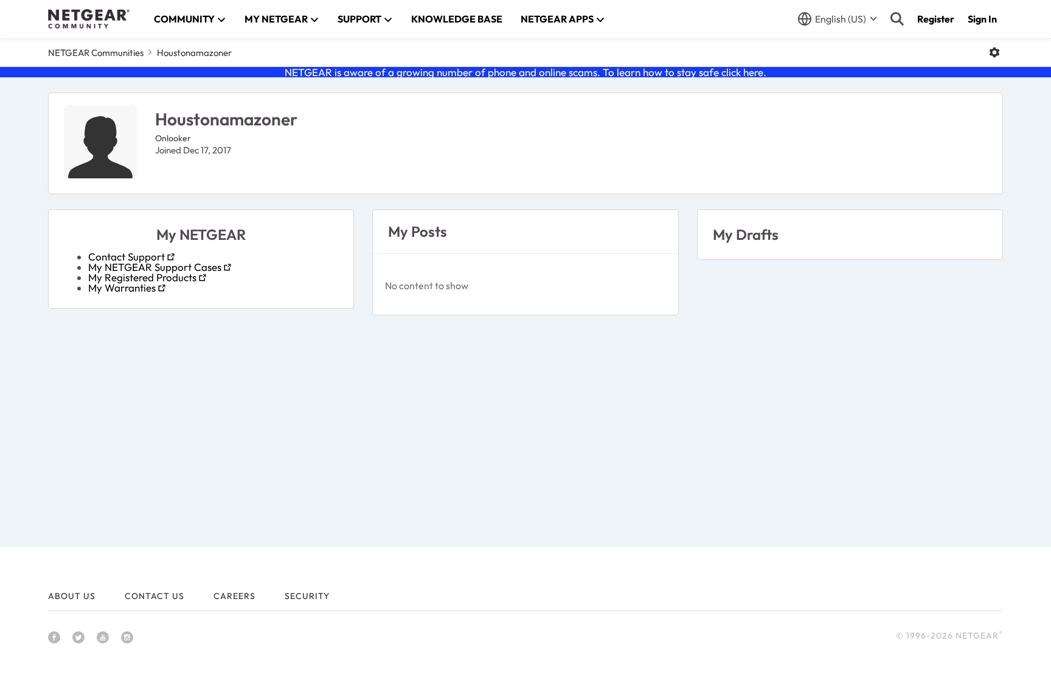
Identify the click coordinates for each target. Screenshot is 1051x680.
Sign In (982, 19)
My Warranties (122, 287)
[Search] (897, 19)
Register (935, 19)
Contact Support (126, 256)
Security (307, 596)
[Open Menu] (994, 52)
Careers (234, 596)
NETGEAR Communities (96, 52)
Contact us (154, 596)
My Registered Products (142, 277)
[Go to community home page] (89, 19)
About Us (71, 596)
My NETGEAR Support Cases (154, 267)
